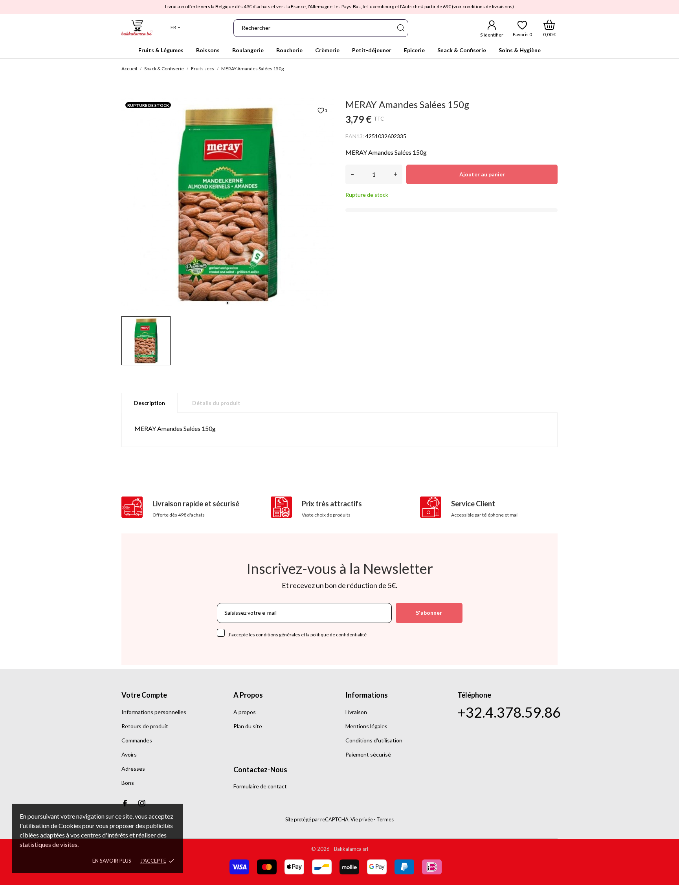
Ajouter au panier (482, 174)
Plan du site (247, 726)
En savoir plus (111, 861)
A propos (244, 712)
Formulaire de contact (260, 786)
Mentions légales (366, 726)
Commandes (136, 740)
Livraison (356, 712)
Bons (127, 782)
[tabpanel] (227, 204)
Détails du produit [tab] (216, 402)
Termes (385, 819)
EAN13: (354, 136)
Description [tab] (149, 402)
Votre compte (144, 695)
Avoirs (129, 754)
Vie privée (362, 819)
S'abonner (429, 612)
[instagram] (142, 803)
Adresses (133, 768)
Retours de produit (144, 726)
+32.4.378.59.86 (509, 712)
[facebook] (125, 803)
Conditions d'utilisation (373, 740)
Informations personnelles (153, 712)
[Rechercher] (400, 28)
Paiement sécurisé (368, 754)
